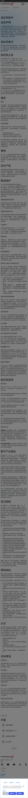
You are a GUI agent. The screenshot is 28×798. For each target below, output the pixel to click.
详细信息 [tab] (11, 782)
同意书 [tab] (5, 782)
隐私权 (4, 790)
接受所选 (12, 793)
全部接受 (20, 793)
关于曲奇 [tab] (17, 782)
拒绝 (5, 793)
